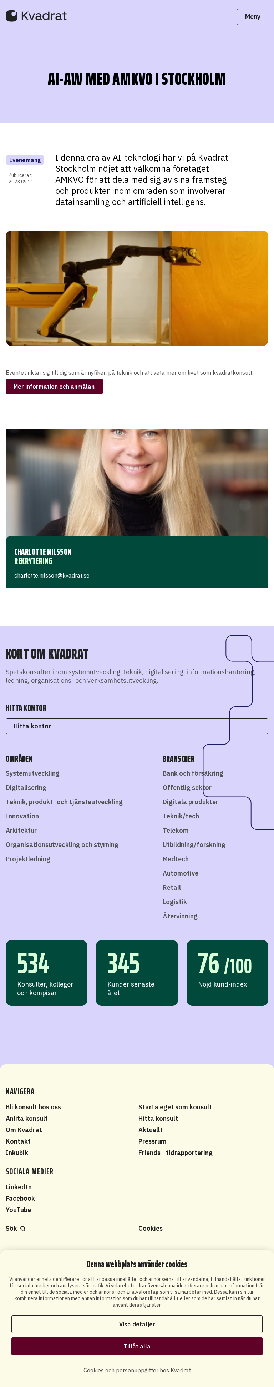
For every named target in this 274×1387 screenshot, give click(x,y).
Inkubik (17, 1153)
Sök (11, 1228)
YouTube (18, 1210)
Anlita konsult (27, 1118)
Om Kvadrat (24, 1130)
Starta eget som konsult (175, 1107)
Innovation (22, 816)
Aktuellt (150, 1130)
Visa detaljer (137, 1324)
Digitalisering (26, 787)
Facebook (20, 1198)
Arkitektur (21, 830)
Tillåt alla (137, 1346)
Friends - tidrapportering (175, 1153)
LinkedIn (19, 1187)
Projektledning (28, 859)
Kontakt (18, 1141)
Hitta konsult (158, 1118)
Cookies (150, 1228)
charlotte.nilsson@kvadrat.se (52, 575)
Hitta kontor (32, 726)
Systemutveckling (33, 773)
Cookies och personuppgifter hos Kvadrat (137, 1370)
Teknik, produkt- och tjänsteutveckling (64, 802)
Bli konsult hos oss (33, 1107)
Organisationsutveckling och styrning (62, 845)
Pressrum (152, 1141)
